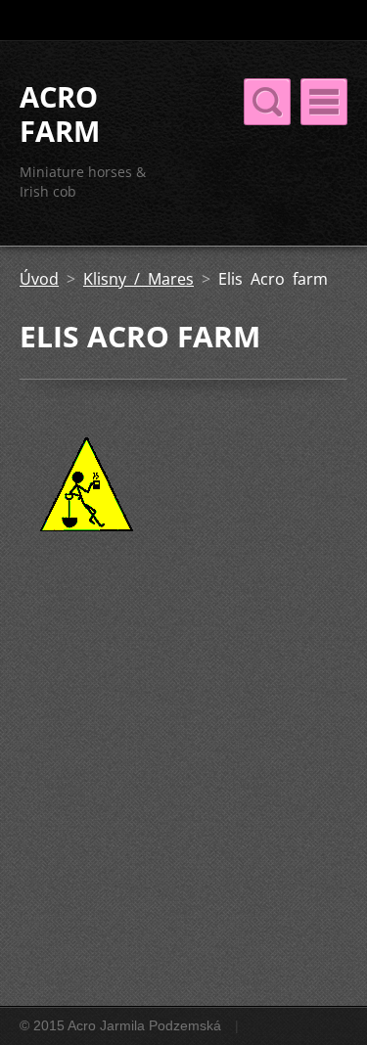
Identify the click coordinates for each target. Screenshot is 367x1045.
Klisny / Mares (138, 279)
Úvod (39, 279)
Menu (323, 101)
